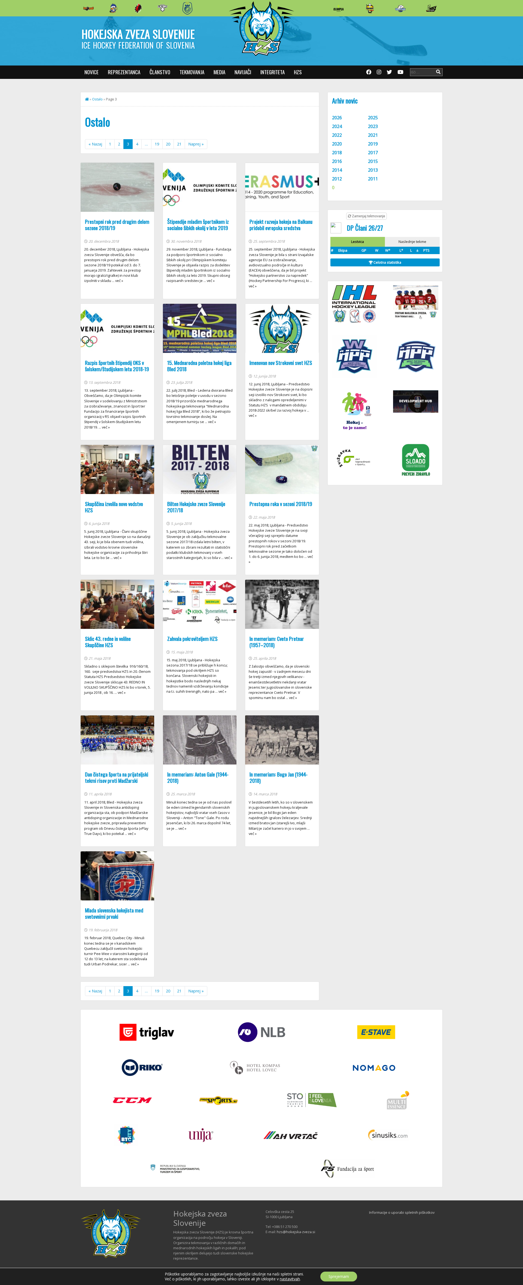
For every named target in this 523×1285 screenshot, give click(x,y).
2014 (337, 170)
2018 (337, 153)
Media (219, 72)
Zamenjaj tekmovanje (368, 216)
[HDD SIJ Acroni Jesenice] (138, 8)
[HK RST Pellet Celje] (187, 8)
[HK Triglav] (400, 8)
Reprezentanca (124, 72)
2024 (337, 126)
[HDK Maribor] (162, 8)
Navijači (243, 72)
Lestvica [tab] (357, 241)
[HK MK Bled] (113, 8)
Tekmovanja (192, 72)
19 (157, 144)
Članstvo (160, 72)
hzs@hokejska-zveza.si (296, 1231)
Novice (91, 72)
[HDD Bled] (88, 8)
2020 (337, 144)
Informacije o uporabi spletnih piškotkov (401, 1212)
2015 (373, 161)
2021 (373, 135)
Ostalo (97, 99)
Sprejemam (339, 1276)
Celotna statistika (387, 262)
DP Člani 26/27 (365, 228)
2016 (337, 161)
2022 (337, 135)
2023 (373, 126)
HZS (298, 72)
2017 (373, 153)
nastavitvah (290, 1279)
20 (168, 144)
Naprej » (196, 144)
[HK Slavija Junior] (369, 8)
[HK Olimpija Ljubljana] (338, 8)
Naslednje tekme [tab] (412, 241)
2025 (373, 118)
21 (179, 144)
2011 (373, 179)
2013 (373, 170)
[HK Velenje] (431, 8)
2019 (373, 144)
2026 (337, 118)
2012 (337, 179)
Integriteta (272, 72)
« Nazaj (95, 144)
